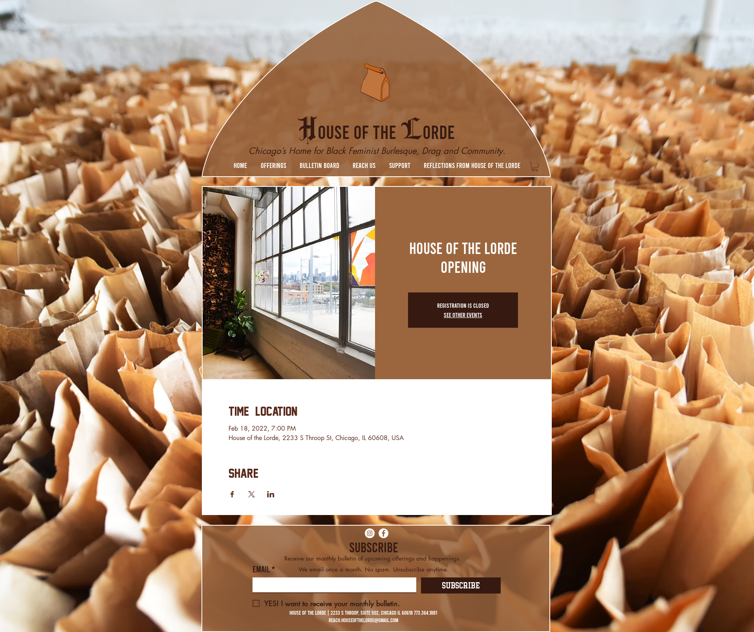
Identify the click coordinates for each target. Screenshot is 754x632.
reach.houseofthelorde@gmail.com (363, 620)
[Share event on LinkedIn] (271, 494)
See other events (463, 314)
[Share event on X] (251, 494)
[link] (534, 167)
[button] (273, 165)
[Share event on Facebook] (232, 494)
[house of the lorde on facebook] (383, 533)
